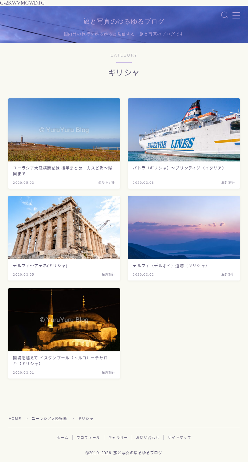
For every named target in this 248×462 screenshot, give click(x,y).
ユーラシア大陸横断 (49, 419)
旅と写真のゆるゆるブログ (124, 21)
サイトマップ (179, 438)
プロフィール (88, 438)
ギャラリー (118, 438)
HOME (15, 419)
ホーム (62, 438)
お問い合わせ (148, 438)
